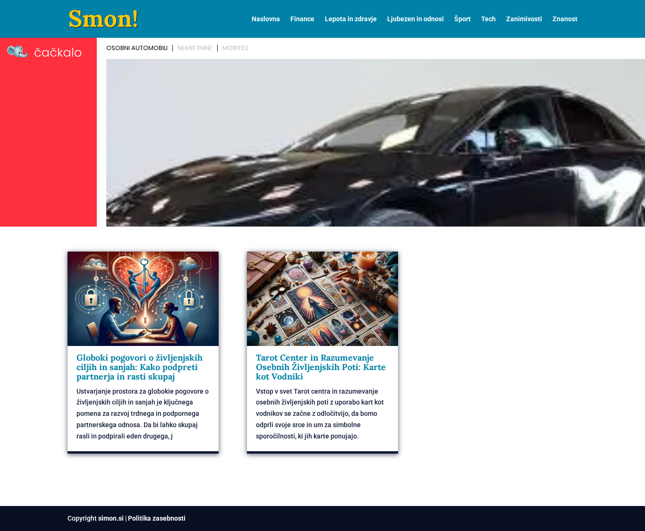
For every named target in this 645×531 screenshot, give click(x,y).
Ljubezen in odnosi (415, 19)
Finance (302, 19)
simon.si (111, 518)
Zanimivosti (524, 19)
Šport (462, 19)
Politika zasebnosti (157, 518)
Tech (488, 19)
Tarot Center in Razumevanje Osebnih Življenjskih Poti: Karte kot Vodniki (321, 367)
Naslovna (266, 19)
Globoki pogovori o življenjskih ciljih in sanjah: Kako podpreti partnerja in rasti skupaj (139, 367)
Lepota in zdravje (351, 19)
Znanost (564, 19)
